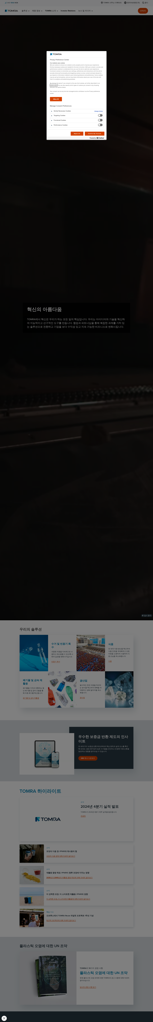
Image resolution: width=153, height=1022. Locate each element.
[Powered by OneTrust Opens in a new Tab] (97, 138)
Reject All (77, 133)
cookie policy (53, 85)
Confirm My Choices (94, 133)
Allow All (56, 99)
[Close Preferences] (4, 1018)
